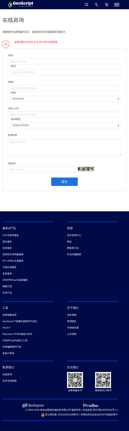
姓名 (11, 55)
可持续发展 (73, 327)
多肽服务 (7, 273)
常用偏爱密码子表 (12, 346)
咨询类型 (15, 119)
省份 (13, 92)
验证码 (12, 163)
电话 (13, 66)
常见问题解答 (74, 254)
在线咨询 (7, 374)
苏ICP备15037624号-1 (105, 409)
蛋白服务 (7, 241)
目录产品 (7, 292)
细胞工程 (7, 286)
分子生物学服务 (11, 235)
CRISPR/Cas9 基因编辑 (15, 280)
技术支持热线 (10, 380)
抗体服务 (7, 248)
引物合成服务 (10, 267)
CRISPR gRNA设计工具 (15, 340)
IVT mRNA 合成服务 (13, 260)
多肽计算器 (8, 353)
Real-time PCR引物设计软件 (17, 334)
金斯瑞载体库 (10, 315)
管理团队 (71, 321)
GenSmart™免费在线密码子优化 (20, 321)
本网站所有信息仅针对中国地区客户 (99, 414)
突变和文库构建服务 (13, 254)
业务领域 (71, 315)
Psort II (6, 327)
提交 (64, 181)
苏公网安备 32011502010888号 (61, 414)
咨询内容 (12, 135)
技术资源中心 (74, 235)
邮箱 (11, 82)
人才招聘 (71, 334)
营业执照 (87, 409)
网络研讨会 (73, 248)
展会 (69, 241)
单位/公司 (14, 108)
